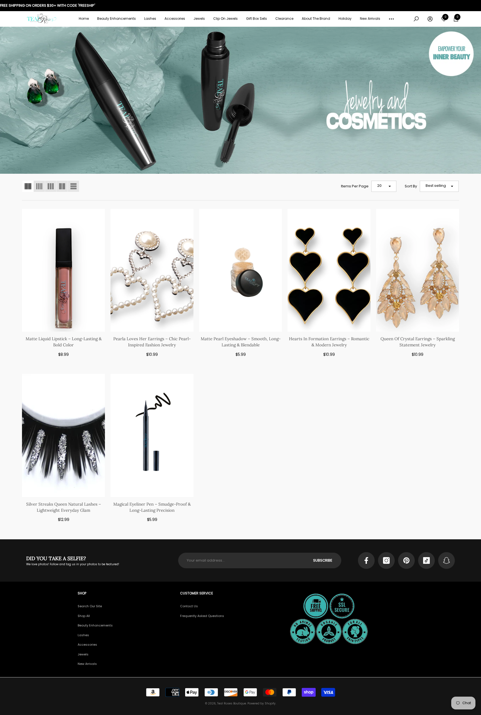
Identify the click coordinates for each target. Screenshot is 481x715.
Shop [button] (82, 593)
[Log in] (430, 19)
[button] (116, 18)
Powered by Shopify (261, 703)
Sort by (411, 186)
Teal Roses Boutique (231, 703)
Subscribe (322, 560)
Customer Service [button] (196, 593)
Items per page (355, 186)
